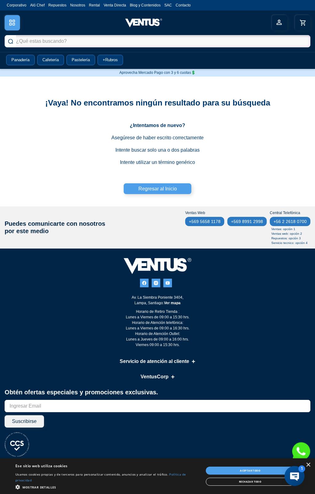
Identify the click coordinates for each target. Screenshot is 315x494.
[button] (106, 486)
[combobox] (157, 41)
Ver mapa (172, 303)
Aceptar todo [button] (250, 470)
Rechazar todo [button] (250, 481)
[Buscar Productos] (10, 41)
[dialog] (157, 476)
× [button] (308, 465)
